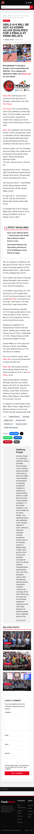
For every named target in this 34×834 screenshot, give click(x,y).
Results (19, 819)
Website (7, 753)
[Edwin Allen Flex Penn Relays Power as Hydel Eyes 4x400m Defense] (17, 640)
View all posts (21, 620)
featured (26, 416)
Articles (10, 15)
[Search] (31, 7)
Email (17, 442)
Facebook (14, 433)
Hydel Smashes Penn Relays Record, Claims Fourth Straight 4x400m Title (15, 687)
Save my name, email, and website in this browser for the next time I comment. (17, 767)
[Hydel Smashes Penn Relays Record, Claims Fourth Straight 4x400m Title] (17, 681)
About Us (30, 805)
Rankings (19, 822)
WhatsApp (7, 437)
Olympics (19, 816)
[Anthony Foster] (9, 451)
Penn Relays (7, 104)
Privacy (26, 830)
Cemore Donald (14, 416)
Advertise (30, 811)
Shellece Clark (21, 424)
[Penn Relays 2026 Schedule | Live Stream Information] (17, 661)
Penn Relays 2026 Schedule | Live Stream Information (15, 666)
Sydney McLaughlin (10, 427)
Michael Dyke (20, 420)
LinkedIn (18, 437)
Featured (8, 643)
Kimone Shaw (8, 420)
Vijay (15, 649)
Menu (30, 2)
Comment (8, 712)
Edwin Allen (7, 95)
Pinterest (7, 442)
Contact (30, 808)
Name (7, 735)
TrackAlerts (8, 830)
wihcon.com (26, 74)
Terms (31, 830)
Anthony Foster (9, 39)
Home (4, 15)
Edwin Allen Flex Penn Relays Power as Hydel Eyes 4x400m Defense (15, 647)
